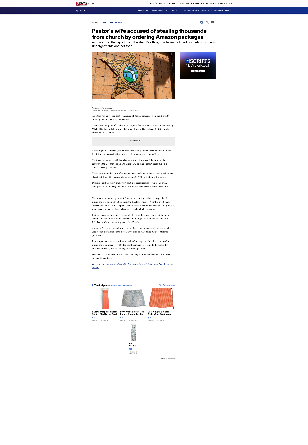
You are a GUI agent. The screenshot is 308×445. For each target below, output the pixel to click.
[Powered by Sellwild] (171, 358)
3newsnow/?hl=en (81, 11)
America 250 (143, 10)
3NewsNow (78, 11)
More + (228, 10)
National (173, 3)
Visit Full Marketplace (167, 285)
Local (162, 3)
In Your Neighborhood (173, 10)
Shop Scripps (208, 3)
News (95, 22)
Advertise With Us (156, 10)
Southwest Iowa (217, 10)
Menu (152, 4)
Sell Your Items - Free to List (121, 285)
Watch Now (224, 3)
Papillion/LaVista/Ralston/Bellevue (196, 10)
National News (112, 22)
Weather (184, 3)
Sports (195, 3)
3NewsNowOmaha (85, 11)
